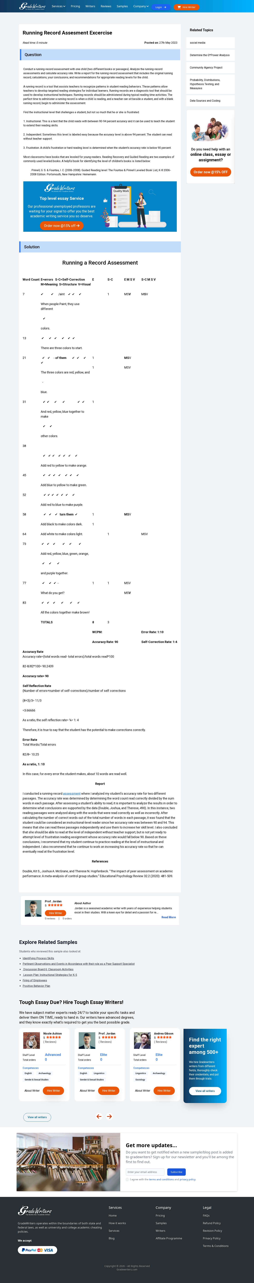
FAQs (206, 1215)
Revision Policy (212, 1231)
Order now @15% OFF (211, 172)
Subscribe (176, 1172)
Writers (160, 1231)
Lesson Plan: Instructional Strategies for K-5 (50, 975)
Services (114, 1231)
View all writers (37, 1117)
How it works (117, 1223)
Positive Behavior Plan (36, 986)
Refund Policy (212, 1223)
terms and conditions (161, 1179)
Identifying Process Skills (38, 958)
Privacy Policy (211, 1238)
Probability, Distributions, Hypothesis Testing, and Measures (205, 84)
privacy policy (187, 1179)
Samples (161, 1223)
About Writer (32, 1090)
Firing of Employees (35, 980)
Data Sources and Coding (205, 100)
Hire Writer (53, 1090)
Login (160, 7)
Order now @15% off (60, 226)
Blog (112, 1238)
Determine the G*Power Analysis (210, 55)
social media (197, 42)
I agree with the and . (163, 1179)
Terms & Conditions (216, 1246)
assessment (72, 793)
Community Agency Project (206, 67)
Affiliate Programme (169, 1238)
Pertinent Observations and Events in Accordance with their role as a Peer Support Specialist (79, 963)
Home (113, 1215)
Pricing (160, 1215)
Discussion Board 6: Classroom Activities (48, 969)
